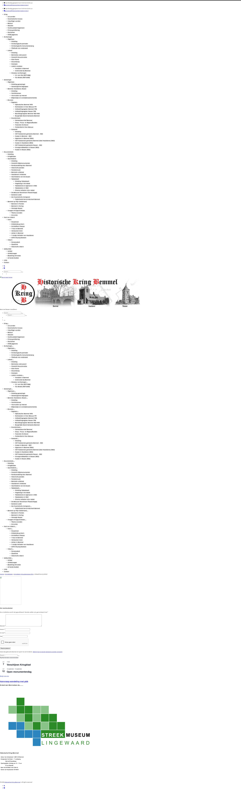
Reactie (2, 626)
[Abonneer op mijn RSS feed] (4, 266)
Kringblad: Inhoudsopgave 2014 (23, 574)
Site (1, 636)
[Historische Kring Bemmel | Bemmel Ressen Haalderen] (6, 277)
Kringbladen (9, 574)
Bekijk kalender (4, 676)
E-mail (2, 633)
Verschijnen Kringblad (19, 664)
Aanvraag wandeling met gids (14, 681)
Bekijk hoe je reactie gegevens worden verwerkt (47, 652)
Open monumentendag (19, 671)
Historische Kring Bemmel (12, 782)
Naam (2, 629)
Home (2, 574)
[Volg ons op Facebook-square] (4, 268)
